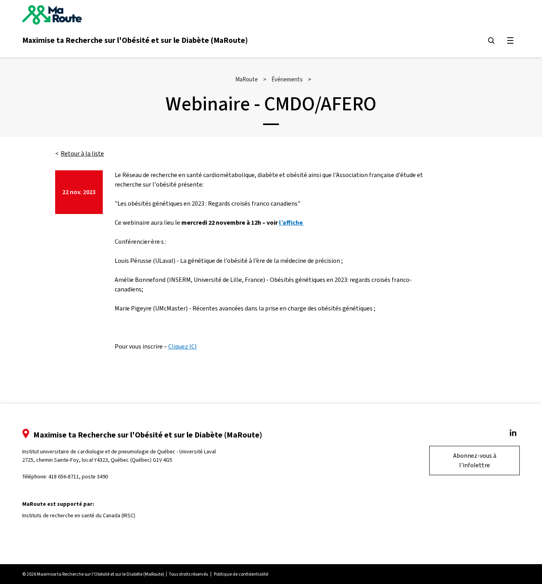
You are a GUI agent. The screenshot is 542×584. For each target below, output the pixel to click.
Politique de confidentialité (241, 574)
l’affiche (291, 222)
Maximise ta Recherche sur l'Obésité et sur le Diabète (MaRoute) (135, 40)
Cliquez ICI (182, 346)
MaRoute (246, 79)
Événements (287, 79)
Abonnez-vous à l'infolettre (474, 460)
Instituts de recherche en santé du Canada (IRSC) (78, 515)
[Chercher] (491, 40)
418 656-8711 (63, 476)
